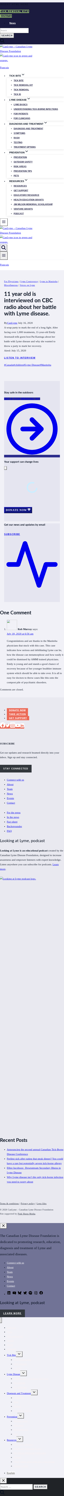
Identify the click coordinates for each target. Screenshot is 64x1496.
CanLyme (12, 323)
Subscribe (11, 1349)
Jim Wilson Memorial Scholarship (33, 204)
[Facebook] (2, 726)
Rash (17, 138)
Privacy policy (28, 1203)
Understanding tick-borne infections (36, 109)
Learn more (12, 1313)
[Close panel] (3, 1226)
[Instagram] (12, 726)
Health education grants (29, 200)
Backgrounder (14, 826)
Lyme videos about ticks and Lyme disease (34, 1462)
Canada (8, 365)
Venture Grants (23, 209)
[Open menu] (4, 255)
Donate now (17, 710)
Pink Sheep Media (26, 1214)
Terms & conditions (9, 1203)
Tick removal (21, 90)
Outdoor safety (23, 162)
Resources (20, 186)
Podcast (19, 213)
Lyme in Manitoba (49, 281)
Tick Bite (19, 80)
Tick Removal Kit (22, 1359)
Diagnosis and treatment (28, 128)
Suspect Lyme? (21, 1466)
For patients (21, 114)
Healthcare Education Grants (27, 1449)
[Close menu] (1, 1320)
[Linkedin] (22, 726)
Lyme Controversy (29, 281)
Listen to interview (19, 358)
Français (4, 67)
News (12, 23)
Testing (18, 142)
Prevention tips (23, 171)
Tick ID (17, 94)
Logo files (42, 1203)
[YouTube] (17, 726)
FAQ (9, 831)
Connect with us (15, 779)
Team (10, 789)
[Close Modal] (5, 468)
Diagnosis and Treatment (19, 1393)
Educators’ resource (26, 195)
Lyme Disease (32, 365)
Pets (16, 176)
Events (10, 798)
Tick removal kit (23, 85)
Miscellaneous (11, 285)
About (10, 784)
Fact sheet (12, 821)
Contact (11, 802)
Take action (17, 714)
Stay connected (15, 768)
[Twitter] (7, 726)
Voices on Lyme (27, 285)
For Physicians (11, 281)
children (18, 365)
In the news (13, 817)
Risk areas (20, 166)
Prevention (20, 157)
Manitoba (45, 365)
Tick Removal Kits (14, 11)
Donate (5, 16)
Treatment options (25, 147)
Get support (21, 190)
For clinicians (22, 118)
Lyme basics (20, 104)
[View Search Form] (3, 247)
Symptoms (19, 133)
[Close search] (3, 1481)
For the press (13, 812)
